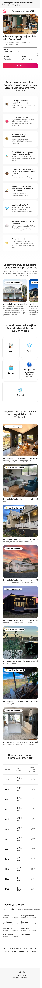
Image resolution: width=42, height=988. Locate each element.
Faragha (16, 978)
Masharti (24, 978)
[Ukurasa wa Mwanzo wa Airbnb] (4, 11)
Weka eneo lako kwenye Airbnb (24, 11)
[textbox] (11, 59)
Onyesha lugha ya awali (12, 5)
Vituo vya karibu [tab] (8, 909)
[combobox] (20, 51)
